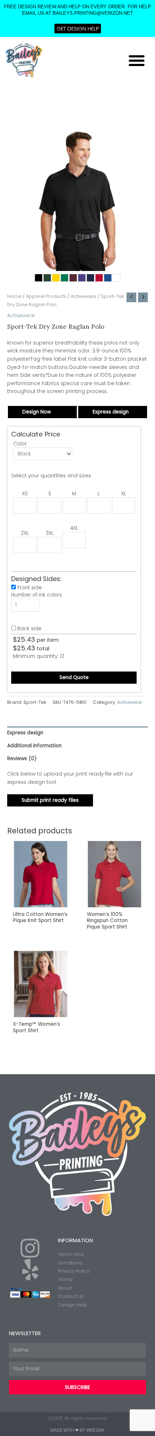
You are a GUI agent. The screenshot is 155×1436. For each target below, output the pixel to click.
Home (14, 296)
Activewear (84, 296)
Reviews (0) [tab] (22, 758)
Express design (111, 411)
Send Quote (74, 677)
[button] (137, 60)
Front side (29, 587)
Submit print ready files (50, 800)
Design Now (36, 411)
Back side (29, 628)
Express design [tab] (25, 732)
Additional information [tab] (34, 745)
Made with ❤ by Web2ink (77, 1430)
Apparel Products (46, 296)
